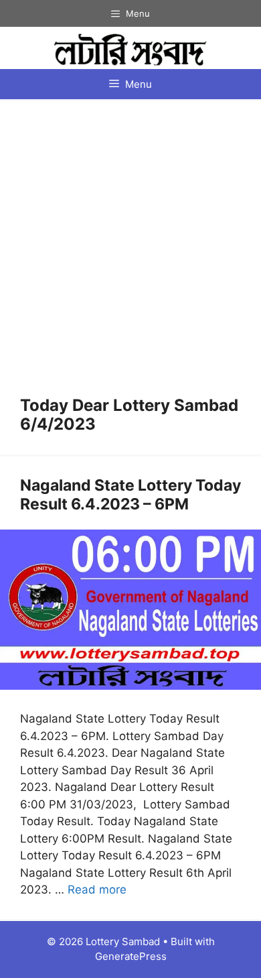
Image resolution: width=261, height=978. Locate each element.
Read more (97, 889)
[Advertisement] (130, 258)
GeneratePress (131, 956)
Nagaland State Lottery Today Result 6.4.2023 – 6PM (130, 494)
